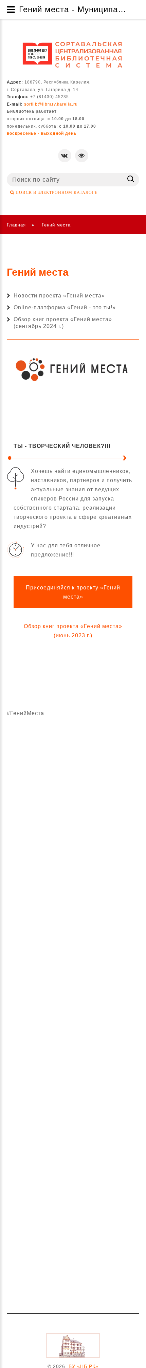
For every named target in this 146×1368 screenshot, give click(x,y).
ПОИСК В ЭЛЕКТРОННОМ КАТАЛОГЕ (55, 192)
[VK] (64, 155)
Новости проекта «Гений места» (59, 295)
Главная (16, 224)
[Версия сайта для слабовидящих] (81, 155)
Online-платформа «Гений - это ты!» (65, 307)
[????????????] (73, 54)
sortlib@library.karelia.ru (51, 104)
